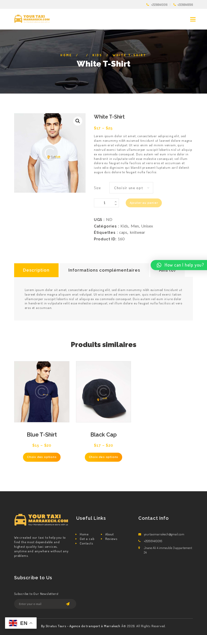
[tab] (36, 270)
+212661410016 (159, 5)
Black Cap (103, 434)
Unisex (147, 225)
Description (36, 270)
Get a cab (87, 539)
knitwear (137, 232)
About (109, 534)
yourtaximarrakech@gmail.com (164, 534)
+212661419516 (185, 5)
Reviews (111, 539)
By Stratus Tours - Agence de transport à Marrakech (81, 626)
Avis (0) (167, 270)
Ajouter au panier (144, 203)
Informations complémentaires (104, 270)
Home (66, 55)
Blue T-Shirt (42, 434)
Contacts (86, 543)
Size (97, 187)
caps (123, 232)
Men (135, 225)
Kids (97, 55)
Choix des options (42, 457)
